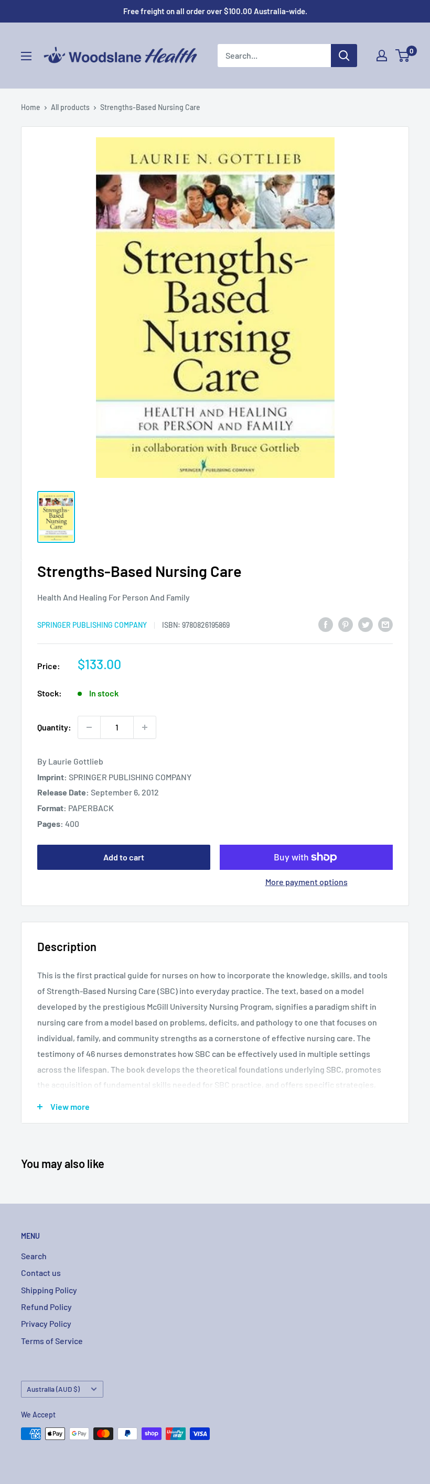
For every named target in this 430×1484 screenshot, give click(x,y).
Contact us (41, 1273)
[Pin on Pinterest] (345, 624)
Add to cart (123, 857)
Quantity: (54, 727)
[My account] (382, 55)
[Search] (344, 55)
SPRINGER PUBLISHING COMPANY (92, 624)
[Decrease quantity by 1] (89, 727)
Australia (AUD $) (53, 1388)
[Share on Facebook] (325, 624)
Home (30, 107)
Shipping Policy (49, 1290)
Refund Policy (46, 1307)
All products (70, 107)
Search (34, 1256)
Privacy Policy (46, 1323)
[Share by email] (385, 624)
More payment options (306, 882)
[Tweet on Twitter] (365, 624)
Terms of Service (52, 1341)
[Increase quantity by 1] (145, 727)
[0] (403, 55)
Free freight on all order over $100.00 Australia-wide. (215, 11)
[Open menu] (26, 56)
